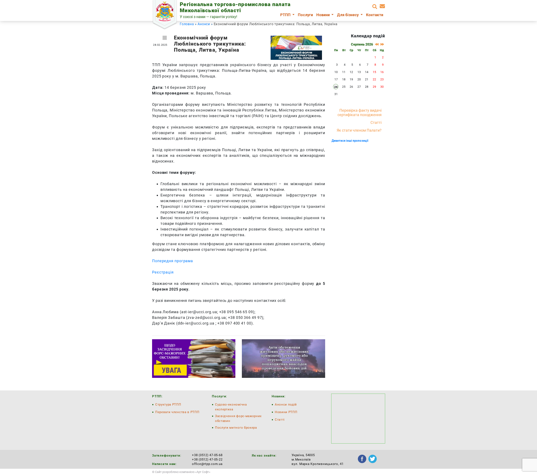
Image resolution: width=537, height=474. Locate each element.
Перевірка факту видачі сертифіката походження (360, 112)
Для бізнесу (348, 15)
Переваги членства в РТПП (177, 412)
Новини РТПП (286, 412)
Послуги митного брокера (236, 427)
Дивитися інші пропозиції (349, 140)
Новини (323, 15)
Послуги (305, 15)
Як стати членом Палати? (359, 130)
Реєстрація (163, 272)
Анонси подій (286, 404)
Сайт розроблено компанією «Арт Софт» (182, 472)
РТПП (285, 15)
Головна (187, 24)
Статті (376, 122)
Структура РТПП (168, 404)
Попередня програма (172, 261)
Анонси (204, 24)
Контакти (374, 15)
